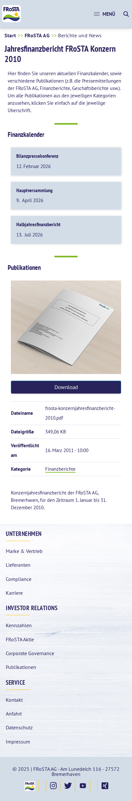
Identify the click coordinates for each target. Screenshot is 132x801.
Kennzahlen (19, 625)
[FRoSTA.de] (29, 785)
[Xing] (104, 785)
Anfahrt (14, 713)
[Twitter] (67, 785)
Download (66, 387)
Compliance (18, 579)
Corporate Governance (30, 653)
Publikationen (21, 667)
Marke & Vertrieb (24, 551)
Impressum (18, 741)
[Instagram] (53, 785)
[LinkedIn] (93, 785)
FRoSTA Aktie (20, 639)
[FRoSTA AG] (11, 21)
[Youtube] (82, 785)
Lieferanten (18, 565)
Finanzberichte (60, 469)
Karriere (14, 593)
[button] (104, 14)
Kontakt (14, 700)
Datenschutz (19, 727)
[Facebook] (42, 785)
